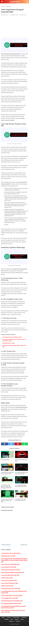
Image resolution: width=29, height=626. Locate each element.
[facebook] (4, 444)
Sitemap (6, 619)
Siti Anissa (6, 14)
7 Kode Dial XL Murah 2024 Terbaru (11, 553)
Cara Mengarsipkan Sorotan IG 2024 (11, 603)
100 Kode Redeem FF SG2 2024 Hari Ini (12, 600)
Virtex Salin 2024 (5, 459)
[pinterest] (17, 444)
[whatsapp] (24, 444)
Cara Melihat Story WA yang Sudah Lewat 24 (20, 499)
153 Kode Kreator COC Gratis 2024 (11, 588)
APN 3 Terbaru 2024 (7, 577)
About (3, 617)
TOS (11, 619)
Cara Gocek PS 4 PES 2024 (9, 567)
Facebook (11, 621)
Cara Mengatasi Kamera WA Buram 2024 (11, 337)
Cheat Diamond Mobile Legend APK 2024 (13, 572)
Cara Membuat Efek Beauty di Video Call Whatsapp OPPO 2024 (6, 486)
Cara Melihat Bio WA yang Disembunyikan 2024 (7, 473)
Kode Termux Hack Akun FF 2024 (11, 569)
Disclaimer (24, 617)
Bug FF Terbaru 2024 (7, 585)
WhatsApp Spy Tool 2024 (8, 343)
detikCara (14, 2)
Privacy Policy (16, 617)
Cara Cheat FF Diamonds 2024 (10, 583)
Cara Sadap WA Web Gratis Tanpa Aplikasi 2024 (21, 473)
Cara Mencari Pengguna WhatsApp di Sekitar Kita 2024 (14, 346)
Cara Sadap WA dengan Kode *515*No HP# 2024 (20, 485)
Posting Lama (24, 544)
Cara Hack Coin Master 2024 (9, 580)
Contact (9, 617)
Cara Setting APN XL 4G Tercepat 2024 (12, 595)
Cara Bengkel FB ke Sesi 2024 (10, 598)
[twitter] (11, 444)
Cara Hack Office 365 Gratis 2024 (10, 575)
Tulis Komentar (23, 14)
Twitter (22, 619)
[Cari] (27, 2)
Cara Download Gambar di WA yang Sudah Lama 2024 (7, 500)
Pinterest (18, 621)
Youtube (17, 619)
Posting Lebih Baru (6, 544)
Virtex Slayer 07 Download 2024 (21, 460)
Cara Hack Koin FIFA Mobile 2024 (10, 564)
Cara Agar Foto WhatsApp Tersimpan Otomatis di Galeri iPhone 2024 (14, 340)
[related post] (7, 454)
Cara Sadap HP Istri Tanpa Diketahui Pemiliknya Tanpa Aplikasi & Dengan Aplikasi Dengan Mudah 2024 (14, 560)
